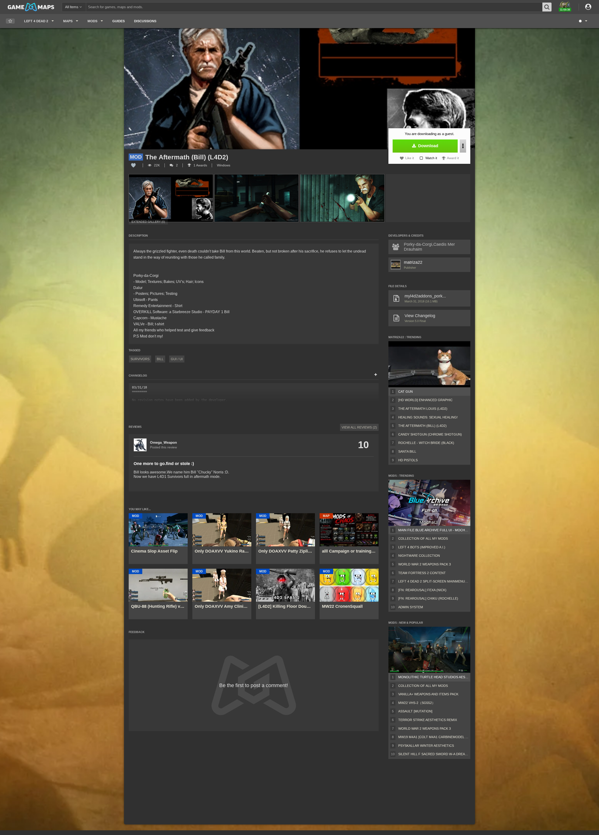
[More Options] (463, 146)
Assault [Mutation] (415, 711)
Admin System (410, 607)
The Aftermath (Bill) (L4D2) (422, 426)
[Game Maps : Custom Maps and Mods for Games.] (31, 7)
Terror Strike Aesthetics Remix (427, 720)
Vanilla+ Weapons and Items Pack (428, 694)
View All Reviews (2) (359, 427)
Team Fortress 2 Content (422, 573)
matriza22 (413, 262)
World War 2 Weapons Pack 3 (424, 564)
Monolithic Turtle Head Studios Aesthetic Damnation (433, 677)
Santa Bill (407, 451)
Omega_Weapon (163, 442)
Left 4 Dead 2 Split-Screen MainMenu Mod (433, 581)
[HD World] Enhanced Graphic (425, 400)
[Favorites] (10, 21)
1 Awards (200, 165)
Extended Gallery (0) (148, 221)
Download (427, 145)
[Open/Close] (376, 375)
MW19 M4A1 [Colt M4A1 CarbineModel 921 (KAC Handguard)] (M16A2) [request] (433, 737)
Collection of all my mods (423, 538)
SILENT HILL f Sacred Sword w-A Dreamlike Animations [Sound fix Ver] (433, 754)
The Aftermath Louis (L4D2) (422, 408)
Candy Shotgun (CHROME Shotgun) (430, 434)
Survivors (140, 359)
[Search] (547, 7)
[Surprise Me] (582, 21)
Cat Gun (405, 391)
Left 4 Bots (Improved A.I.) (421, 547)
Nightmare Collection (419, 555)
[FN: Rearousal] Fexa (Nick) (422, 590)
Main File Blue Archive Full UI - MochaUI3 (433, 530)
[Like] (133, 165)
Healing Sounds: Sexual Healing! (428, 417)
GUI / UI (177, 359)
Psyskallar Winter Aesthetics (426, 745)
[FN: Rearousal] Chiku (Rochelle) (428, 598)
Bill (160, 359)
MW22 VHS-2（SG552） (416, 703)
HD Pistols (408, 460)
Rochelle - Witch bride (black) (426, 443)
